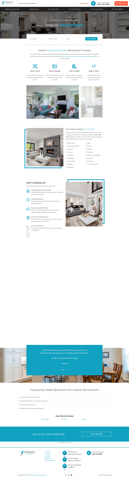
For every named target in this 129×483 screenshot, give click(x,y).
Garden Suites (54, 9)
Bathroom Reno (98, 9)
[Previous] (30, 102)
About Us (47, 455)
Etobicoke (87, 56)
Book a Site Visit (49, 464)
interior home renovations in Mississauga (72, 56)
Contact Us (48, 459)
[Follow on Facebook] (66, 478)
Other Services (118, 9)
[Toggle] (18, 400)
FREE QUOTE (122, 3)
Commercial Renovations (12, 9)
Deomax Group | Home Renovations (37, 478)
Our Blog (47, 457)
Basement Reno (75, 9)
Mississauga (45, 422)
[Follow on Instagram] (68, 478)
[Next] (99, 102)
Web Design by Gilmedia (105, 478)
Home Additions (34, 9)
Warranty (47, 461)
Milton (95, 56)
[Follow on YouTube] (71, 478)
